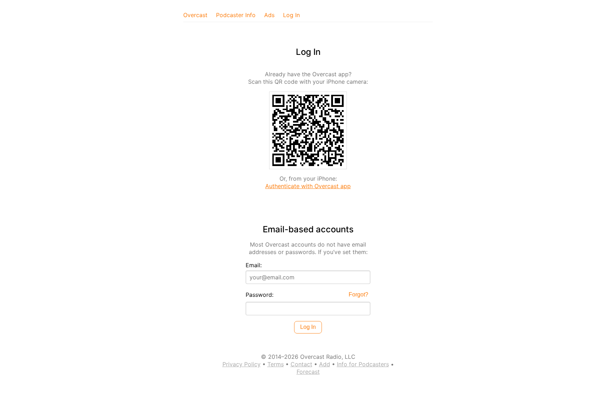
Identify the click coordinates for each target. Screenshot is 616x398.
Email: (254, 265)
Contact (301, 364)
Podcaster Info (236, 15)
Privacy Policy (241, 364)
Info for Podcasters (363, 364)
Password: (259, 294)
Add (324, 364)
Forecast (308, 371)
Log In (291, 15)
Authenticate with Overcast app (308, 186)
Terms (275, 364)
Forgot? (358, 294)
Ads (269, 15)
